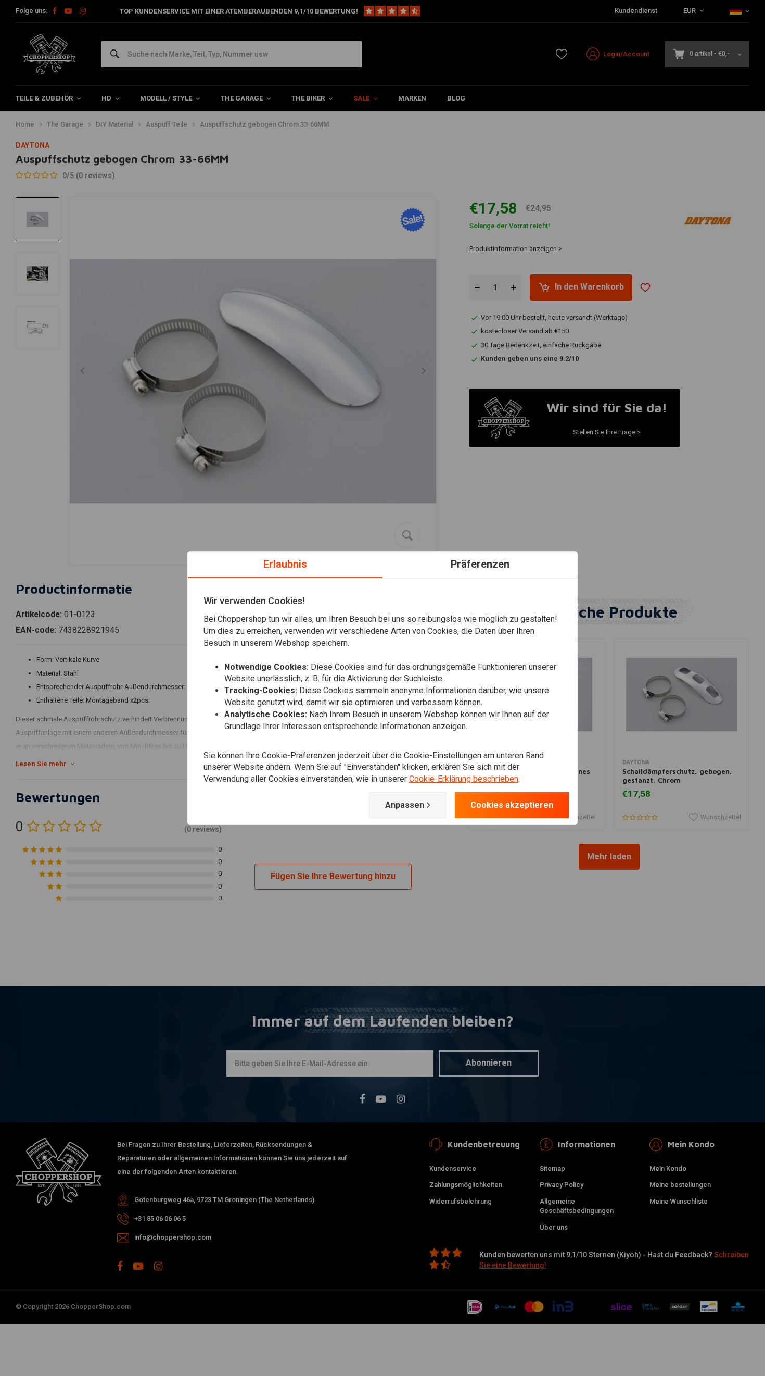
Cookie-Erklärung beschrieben (463, 779)
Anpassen (404, 805)
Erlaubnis (285, 564)
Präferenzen (480, 564)
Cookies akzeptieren (511, 805)
